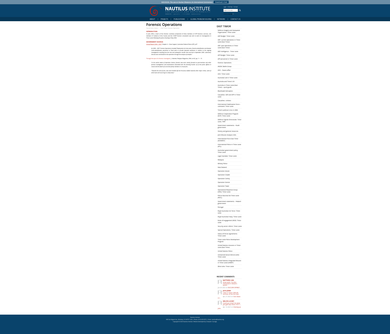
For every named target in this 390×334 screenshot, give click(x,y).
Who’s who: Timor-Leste (226, 266)
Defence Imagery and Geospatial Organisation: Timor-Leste (229, 31)
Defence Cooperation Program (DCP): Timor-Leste (228, 115)
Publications (179, 19)
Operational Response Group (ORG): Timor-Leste (228, 191)
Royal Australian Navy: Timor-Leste (229, 217)
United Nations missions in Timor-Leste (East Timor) (229, 246)
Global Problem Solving (201, 19)
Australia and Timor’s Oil (226, 81)
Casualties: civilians (224, 100)
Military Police (222, 163)
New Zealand (222, 167)
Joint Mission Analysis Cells (227, 135)
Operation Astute (223, 171)
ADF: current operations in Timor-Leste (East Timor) (229, 41)
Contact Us (235, 19)
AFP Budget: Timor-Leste (226, 55)
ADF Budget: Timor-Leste (226, 36)
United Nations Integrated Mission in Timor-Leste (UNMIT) (229, 262)
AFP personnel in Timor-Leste (228, 59)
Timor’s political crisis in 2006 (228, 110)
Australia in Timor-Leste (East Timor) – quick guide (228, 86)
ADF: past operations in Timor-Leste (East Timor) (228, 47)
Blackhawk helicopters (225, 91)
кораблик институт (196, 14)
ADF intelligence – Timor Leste (228, 51)
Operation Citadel (224, 175)
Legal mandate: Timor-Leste (227, 156)
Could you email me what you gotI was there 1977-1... (232, 303)
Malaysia (221, 160)
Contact (236, 7)
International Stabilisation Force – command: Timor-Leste (229, 105)
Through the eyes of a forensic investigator (158, 58)
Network (221, 19)
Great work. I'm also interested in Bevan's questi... (230, 283)
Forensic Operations (224, 63)
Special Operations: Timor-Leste (228, 230)
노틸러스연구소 (176, 14)
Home (156, 28)
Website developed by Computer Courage (205, 321)
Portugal (220, 207)
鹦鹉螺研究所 (168, 14)
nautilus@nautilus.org (218, 319)
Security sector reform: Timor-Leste (230, 226)
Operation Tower (223, 186)
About (152, 19)
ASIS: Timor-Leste (224, 74)
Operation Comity (224, 178)
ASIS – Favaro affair (224, 70)
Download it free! (221, 2)
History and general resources (228, 131)
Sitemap (230, 7)
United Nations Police (225, 251)
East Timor (164, 28)
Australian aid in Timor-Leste (227, 78)
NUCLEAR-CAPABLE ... (234, 287)
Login (224, 7)
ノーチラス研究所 (186, 14)
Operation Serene (224, 182)
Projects (164, 19)
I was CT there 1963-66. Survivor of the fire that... (231, 293)
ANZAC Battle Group (224, 66)
